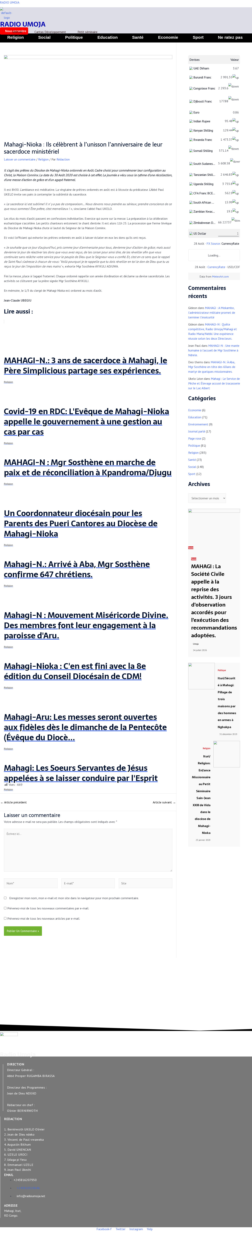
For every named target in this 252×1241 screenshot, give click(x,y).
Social (44, 37)
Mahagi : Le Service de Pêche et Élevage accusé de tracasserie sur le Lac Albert (214, 383)
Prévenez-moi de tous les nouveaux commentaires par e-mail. (48, 908)
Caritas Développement (50, 32)
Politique (74, 37)
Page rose (194, 438)
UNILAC (17, 32)
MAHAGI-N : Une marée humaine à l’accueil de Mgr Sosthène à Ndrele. (213, 350)
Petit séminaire (87, 32)
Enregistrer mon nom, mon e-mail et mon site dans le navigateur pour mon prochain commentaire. (74, 898)
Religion (15, 37)
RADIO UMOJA (9, 2)
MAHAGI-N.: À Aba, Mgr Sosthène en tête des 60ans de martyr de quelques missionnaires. (211, 366)
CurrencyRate (216, 267)
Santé (138, 37)
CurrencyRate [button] (230, 243)
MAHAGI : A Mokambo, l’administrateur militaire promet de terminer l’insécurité (211, 312)
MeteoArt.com (220, 276)
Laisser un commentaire (19, 159)
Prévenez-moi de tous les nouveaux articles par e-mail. (43, 918)
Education (107, 37)
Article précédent (13, 802)
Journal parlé (196, 431)
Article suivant (164, 802)
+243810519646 (28, 1188)
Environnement (198, 424)
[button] (231, 37)
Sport (198, 37)
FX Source (213, 243)
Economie (168, 37)
